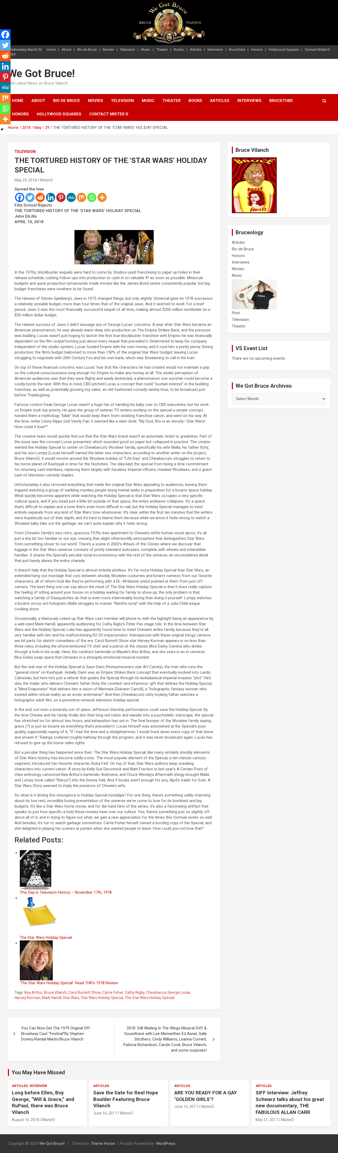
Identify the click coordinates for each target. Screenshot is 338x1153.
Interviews (215, 49)
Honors (256, 49)
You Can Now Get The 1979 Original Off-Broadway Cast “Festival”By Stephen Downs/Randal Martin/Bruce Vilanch (56, 1034)
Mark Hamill (51, 998)
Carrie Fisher (112, 992)
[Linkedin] (50, 197)
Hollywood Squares (284, 49)
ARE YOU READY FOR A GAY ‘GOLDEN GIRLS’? (205, 1096)
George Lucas (178, 992)
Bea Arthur (33, 992)
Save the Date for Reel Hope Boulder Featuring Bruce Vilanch (125, 1099)
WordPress (165, 1143)
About (66, 49)
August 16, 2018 (25, 1120)
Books (179, 49)
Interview (38, 1086)
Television (127, 49)
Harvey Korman (27, 998)
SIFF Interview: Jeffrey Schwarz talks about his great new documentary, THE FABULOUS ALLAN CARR (290, 1102)
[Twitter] (30, 197)
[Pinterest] (60, 197)
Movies (108, 49)
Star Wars (71, 998)
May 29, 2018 (26, 180)
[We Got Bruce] (254, 160)
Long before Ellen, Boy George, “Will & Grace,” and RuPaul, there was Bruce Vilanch (43, 1102)
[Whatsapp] (91, 197)
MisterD (46, 180)
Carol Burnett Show (84, 992)
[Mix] (81, 197)
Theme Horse (103, 1143)
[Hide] (2, 129)
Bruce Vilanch (55, 992)
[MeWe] (71, 197)
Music (145, 49)
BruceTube (237, 49)
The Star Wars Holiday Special (149, 998)
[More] (102, 197)
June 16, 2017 (105, 1113)
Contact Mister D (317, 49)
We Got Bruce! (41, 73)
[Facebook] (19, 197)
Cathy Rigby (135, 992)
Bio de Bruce (87, 49)
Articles (195, 49)
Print (236, 313)
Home (51, 49)
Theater (162, 49)
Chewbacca (156, 992)
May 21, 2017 (267, 1120)
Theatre (238, 326)
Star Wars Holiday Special (102, 998)
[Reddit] (40, 197)
